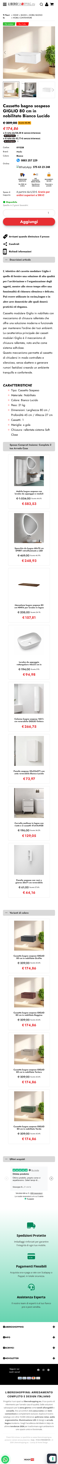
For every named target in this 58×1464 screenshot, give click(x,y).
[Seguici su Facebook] (38, 1370)
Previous (5, 90)
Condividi (14, 244)
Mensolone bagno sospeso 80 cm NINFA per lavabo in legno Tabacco (29, 606)
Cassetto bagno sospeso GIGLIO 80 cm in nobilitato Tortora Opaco (29, 1070)
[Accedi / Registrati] (47, 4)
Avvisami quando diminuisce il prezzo (29, 236)
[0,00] (52, 4)
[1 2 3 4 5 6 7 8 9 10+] (29, 213)
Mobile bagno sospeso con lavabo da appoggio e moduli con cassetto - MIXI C (29, 492)
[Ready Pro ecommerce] (29, 1459)
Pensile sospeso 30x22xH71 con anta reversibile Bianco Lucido (29, 772)
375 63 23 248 (41, 167)
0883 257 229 (29, 160)
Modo (19, 151)
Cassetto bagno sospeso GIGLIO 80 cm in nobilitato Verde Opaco (29, 1127)
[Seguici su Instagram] (43, 1370)
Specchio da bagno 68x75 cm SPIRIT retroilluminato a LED (29, 549)
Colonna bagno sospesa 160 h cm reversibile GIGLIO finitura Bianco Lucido (29, 720)
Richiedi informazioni (20, 251)
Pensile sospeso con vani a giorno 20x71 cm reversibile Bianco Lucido (29, 881)
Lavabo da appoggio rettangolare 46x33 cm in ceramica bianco (29, 663)
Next (53, 90)
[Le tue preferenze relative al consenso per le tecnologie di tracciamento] (53, 1459)
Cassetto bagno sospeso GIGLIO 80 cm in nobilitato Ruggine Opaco (29, 1013)
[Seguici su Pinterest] (48, 1370)
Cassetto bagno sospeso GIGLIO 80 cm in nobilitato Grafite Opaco (29, 957)
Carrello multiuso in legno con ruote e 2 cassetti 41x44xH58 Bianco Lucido (29, 824)
